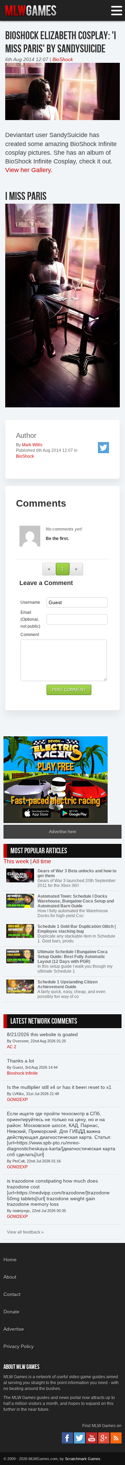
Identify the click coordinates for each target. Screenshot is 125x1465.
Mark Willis (32, 444)
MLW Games (31, 11)
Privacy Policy (18, 1346)
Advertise (13, 1329)
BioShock (62, 59)
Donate (11, 1311)
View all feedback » (25, 1232)
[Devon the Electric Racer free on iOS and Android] (55, 821)
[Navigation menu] (116, 10)
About (9, 1277)
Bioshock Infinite (22, 1073)
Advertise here (62, 831)
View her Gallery (28, 170)
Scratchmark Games (82, 1459)
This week (16, 861)
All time (42, 861)
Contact (11, 1294)
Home (10, 1259)
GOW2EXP (17, 1099)
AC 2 (11, 1046)
